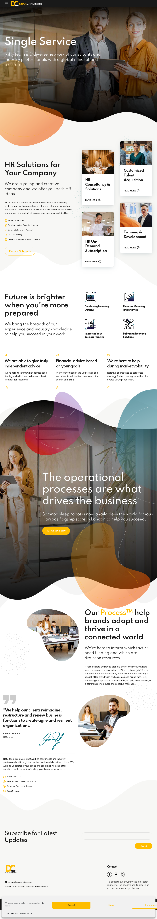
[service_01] (98, 162)
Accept (71, 905)
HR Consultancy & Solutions (97, 184)
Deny (111, 905)
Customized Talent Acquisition (134, 175)
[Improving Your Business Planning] (98, 324)
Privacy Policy (26, 913)
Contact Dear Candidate (23, 886)
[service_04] (136, 215)
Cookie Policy (11, 913)
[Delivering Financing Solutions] (136, 324)
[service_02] (136, 153)
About (8, 886)
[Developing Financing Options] (98, 297)
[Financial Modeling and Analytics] (136, 297)
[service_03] (98, 224)
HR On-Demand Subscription (96, 246)
